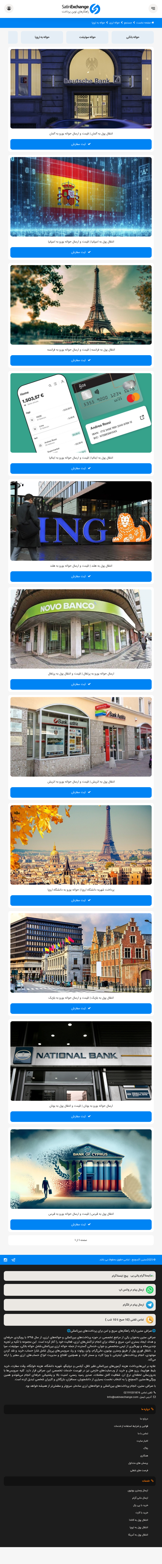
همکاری (144, 1456)
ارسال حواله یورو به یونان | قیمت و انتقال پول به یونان (81, 1106)
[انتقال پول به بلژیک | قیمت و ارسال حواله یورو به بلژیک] (81, 953)
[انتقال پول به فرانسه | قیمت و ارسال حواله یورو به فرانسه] (81, 304)
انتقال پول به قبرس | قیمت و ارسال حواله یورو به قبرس (81, 1214)
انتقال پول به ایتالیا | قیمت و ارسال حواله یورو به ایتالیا (81, 457)
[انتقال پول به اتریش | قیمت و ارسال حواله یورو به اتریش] (81, 736)
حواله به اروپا (42, 37)
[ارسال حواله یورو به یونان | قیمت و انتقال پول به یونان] (81, 1061)
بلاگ (145, 1448)
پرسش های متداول (138, 1463)
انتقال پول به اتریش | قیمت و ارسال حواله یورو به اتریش (81, 781)
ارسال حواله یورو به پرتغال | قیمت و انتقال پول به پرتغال (81, 673)
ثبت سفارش (78, 144)
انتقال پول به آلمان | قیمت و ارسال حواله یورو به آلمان (81, 133)
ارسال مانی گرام (140, 1498)
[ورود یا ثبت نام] (9, 9)
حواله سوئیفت (87, 37)
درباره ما (144, 1419)
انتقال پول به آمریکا (138, 1535)
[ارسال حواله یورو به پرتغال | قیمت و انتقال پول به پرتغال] (81, 629)
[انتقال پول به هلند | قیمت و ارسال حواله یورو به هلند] (81, 521)
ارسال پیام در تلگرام (133, 1305)
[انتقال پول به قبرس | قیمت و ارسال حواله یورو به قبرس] (81, 1169)
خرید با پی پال (140, 1505)
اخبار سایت (142, 1441)
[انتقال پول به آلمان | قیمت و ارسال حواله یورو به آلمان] (81, 88)
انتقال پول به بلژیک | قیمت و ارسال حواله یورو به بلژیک (81, 998)
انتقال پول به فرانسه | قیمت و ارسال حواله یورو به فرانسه (81, 349)
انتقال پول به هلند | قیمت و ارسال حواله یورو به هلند (81, 566)
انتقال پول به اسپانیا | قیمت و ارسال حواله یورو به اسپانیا (81, 241)
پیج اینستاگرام (120, 1276)
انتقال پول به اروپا (139, 1527)
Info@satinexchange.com (122, 1397)
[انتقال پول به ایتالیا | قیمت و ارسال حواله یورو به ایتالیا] (81, 413)
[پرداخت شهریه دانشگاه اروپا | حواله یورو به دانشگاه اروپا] (81, 845)
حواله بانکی (132, 37)
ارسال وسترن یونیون (138, 1490)
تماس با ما (143, 1433)
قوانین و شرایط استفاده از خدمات (131, 1426)
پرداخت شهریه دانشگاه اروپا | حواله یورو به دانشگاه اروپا (81, 889)
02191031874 (132, 1393)
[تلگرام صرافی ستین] (13, 1261)
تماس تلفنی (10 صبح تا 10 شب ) (124, 1320)
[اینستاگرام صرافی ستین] (5, 1261)
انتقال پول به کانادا (138, 1520)
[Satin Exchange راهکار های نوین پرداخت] (81, 9)
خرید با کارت (142, 1513)
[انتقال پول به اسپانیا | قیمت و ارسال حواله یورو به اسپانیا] (81, 196)
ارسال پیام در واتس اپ (131, 1290)
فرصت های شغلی (139, 1470)
